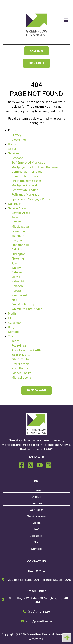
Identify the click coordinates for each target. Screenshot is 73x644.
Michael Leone (21, 377)
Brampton (18, 231)
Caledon (17, 286)
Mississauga (20, 226)
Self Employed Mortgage (28, 162)
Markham (18, 235)
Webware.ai (36, 639)
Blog (11, 327)
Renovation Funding (25, 190)
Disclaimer (19, 139)
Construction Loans (25, 176)
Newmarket (19, 295)
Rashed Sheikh (21, 373)
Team (12, 336)
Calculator (15, 322)
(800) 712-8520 (39, 611)
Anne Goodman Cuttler (27, 350)
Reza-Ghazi (19, 345)
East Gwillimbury (23, 304)
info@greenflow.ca (39, 621)
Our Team (14, 203)
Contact (13, 332)
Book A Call (36, 63)
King (15, 299)
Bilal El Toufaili (21, 359)
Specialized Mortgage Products (33, 199)
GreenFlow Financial (40, 634)
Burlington (19, 254)
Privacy (16, 135)
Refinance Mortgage (25, 194)
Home (12, 144)
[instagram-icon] (50, 466)
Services (13, 153)
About (12, 148)
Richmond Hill (21, 245)
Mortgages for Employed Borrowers (36, 167)
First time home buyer (26, 181)
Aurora (16, 290)
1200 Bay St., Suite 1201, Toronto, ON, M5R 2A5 (38, 580)
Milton (16, 277)
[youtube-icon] (41, 466)
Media (12, 313)
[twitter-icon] (31, 466)
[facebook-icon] (22, 466)
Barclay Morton (22, 354)
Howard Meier (21, 364)
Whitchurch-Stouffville (27, 309)
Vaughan (17, 240)
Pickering (18, 258)
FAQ (11, 318)
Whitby (16, 267)
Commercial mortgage (27, 171)
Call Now (36, 50)
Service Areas (17, 208)
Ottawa (16, 222)
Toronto (17, 217)
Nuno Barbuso (21, 368)
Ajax (15, 263)
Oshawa (17, 272)
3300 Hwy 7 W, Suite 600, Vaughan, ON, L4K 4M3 (38, 600)
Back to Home (36, 390)
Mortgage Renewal (24, 185)
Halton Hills (19, 281)
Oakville (17, 249)
